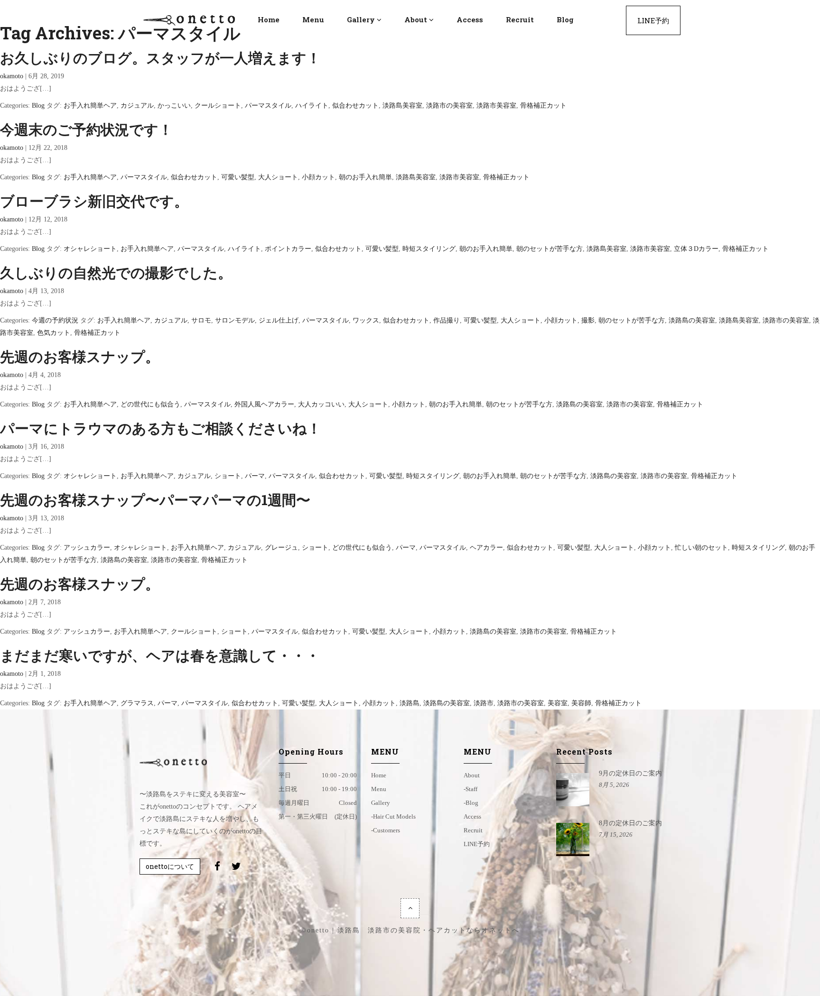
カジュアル (137, 105)
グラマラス (137, 703)
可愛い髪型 (237, 177)
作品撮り (446, 320)
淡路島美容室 (402, 105)
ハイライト (311, 105)
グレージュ (281, 547)
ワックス (366, 320)
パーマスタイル (268, 105)
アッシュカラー (87, 547)
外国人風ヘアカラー (264, 404)
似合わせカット (355, 105)
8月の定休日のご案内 (630, 823)
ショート (227, 476)
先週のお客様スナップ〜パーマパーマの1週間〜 (155, 499)
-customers (385, 830)
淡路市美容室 (496, 105)
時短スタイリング (429, 248)
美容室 (558, 703)
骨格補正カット (543, 105)
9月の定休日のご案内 (630, 773)
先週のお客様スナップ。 (79, 356)
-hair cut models (393, 816)
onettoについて (170, 866)
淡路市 (484, 703)
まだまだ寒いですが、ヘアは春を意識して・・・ (160, 655)
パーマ (255, 476)
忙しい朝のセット (701, 547)
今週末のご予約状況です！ (86, 129)
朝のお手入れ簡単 (365, 177)
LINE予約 (477, 844)
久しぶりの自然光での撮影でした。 (116, 272)
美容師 (581, 703)
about (472, 775)
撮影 (588, 320)
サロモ (201, 320)
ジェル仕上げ (278, 320)
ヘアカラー (486, 547)
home (378, 775)
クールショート (218, 105)
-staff (470, 789)
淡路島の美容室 (692, 320)
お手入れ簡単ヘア (90, 105)
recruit (473, 830)
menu (378, 789)
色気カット (53, 332)
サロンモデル (235, 320)
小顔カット (318, 177)
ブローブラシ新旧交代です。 (94, 201)
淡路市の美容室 (449, 105)
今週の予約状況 (55, 320)
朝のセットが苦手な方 (549, 248)
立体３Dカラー (696, 248)
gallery (380, 803)
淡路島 (409, 703)
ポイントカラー (288, 248)
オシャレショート (90, 248)
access (472, 816)
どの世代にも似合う (150, 404)
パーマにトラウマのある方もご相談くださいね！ (160, 428)
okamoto (11, 76)
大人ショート (278, 177)
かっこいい (174, 105)
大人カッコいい (321, 404)
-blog (471, 803)
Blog (38, 105)
